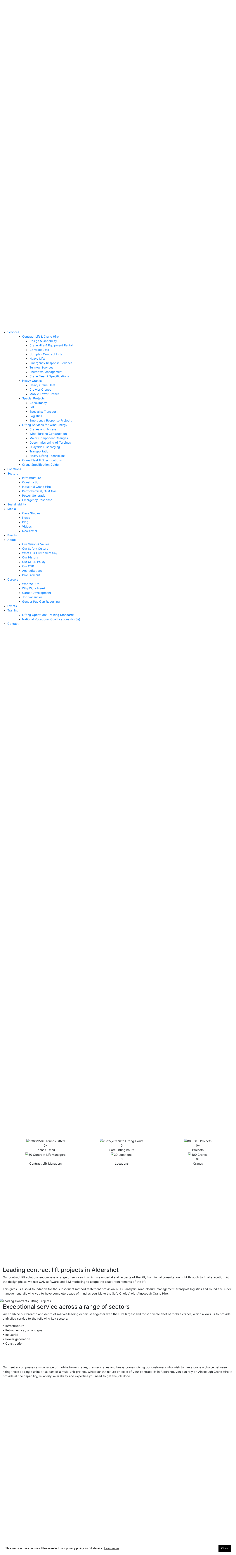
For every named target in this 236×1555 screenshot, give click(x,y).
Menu (76, 318)
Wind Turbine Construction (48, 120)
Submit (221, 1503)
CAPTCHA (10, 947)
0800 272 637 (77, 7)
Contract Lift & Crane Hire (40, 23)
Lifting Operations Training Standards (44, 297)
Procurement (26, 257)
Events (12, 262)
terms (96, 937)
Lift (32, 94)
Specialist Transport (44, 98)
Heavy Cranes (32, 67)
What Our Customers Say (35, 235)
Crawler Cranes (40, 76)
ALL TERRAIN (118, 1173)
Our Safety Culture (31, 231)
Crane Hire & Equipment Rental (51, 32)
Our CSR (23, 249)
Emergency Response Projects (51, 107)
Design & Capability (43, 28)
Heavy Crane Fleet (42, 72)
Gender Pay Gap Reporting (36, 288)
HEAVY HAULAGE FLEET (145, 1173)
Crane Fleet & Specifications (49, 63)
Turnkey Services (41, 54)
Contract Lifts (39, 36)
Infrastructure (27, 165)
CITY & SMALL (99, 1173)
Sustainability (16, 191)
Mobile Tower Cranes (44, 81)
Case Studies (27, 200)
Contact (13, 306)
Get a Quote (8, 14)
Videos (22, 213)
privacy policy (12, 941)
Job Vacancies (28, 284)
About (11, 222)
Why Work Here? (29, 275)
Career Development (32, 279)
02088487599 (36, 675)
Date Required (13, 913)
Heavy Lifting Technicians (47, 142)
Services (13, 19)
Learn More (15, 806)
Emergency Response (33, 187)
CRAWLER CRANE (198, 1173)
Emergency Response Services (51, 50)
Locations (14, 156)
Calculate (128, 900)
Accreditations (28, 253)
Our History (26, 240)
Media (11, 196)
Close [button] (224, 1548)
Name (7, 878)
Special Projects (33, 85)
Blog (21, 209)
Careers (12, 266)
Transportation (40, 138)
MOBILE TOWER (222, 1173)
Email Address (13, 890)
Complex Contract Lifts (46, 41)
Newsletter (25, 218)
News (21, 204)
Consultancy (38, 89)
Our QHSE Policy (29, 244)
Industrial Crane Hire (32, 173)
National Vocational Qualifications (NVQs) (47, 302)
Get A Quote (69, 327)
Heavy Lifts (37, 45)
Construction (27, 169)
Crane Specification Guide (40, 151)
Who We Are (26, 271)
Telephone (11, 901)
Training (12, 293)
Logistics (36, 103)
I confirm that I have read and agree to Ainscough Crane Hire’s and (54, 939)
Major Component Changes (49, 125)
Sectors (12, 160)
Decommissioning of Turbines (50, 129)
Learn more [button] (111, 1548)
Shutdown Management (46, 59)
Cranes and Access (43, 116)
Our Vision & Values (31, 226)
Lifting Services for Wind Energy (44, 112)
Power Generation (30, 182)
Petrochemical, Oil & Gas (35, 178)
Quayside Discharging (45, 134)
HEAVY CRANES (174, 1173)
